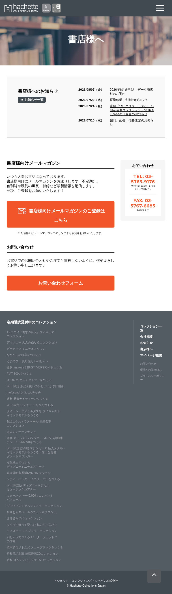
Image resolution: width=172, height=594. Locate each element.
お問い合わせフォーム (60, 282)
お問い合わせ (148, 363)
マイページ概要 (151, 355)
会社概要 (146, 336)
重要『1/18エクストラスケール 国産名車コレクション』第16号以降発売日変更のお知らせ (132, 110)
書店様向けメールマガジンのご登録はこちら (66, 215)
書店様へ (146, 349)
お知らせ (146, 343)
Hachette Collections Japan (21, 8)
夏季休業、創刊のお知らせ (128, 100)
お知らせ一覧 (33, 99)
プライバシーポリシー (152, 377)
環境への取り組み (151, 369)
